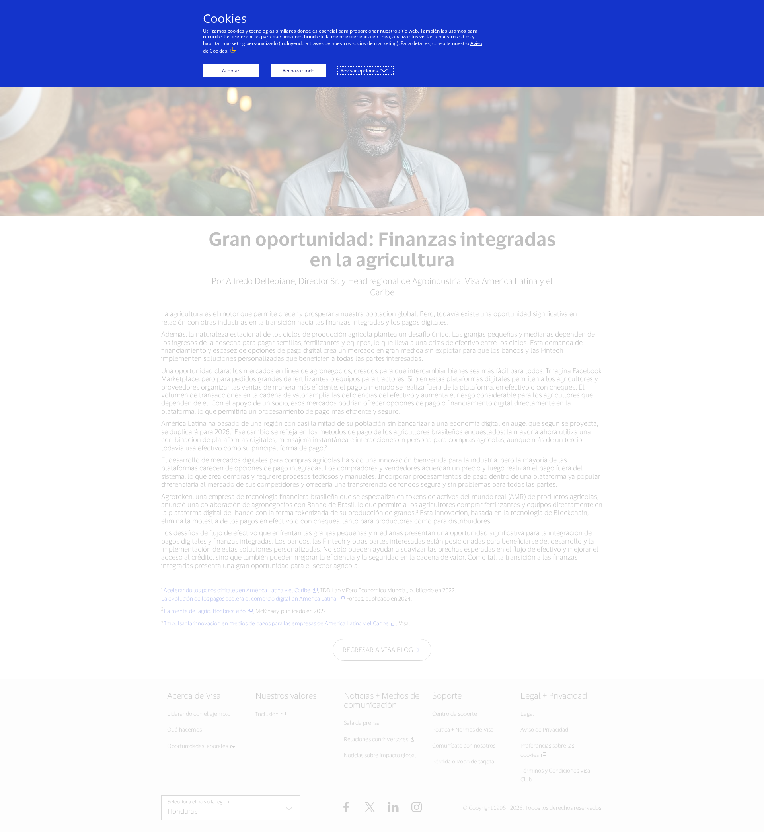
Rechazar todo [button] (298, 70)
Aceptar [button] (231, 70)
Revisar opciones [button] (359, 70)
